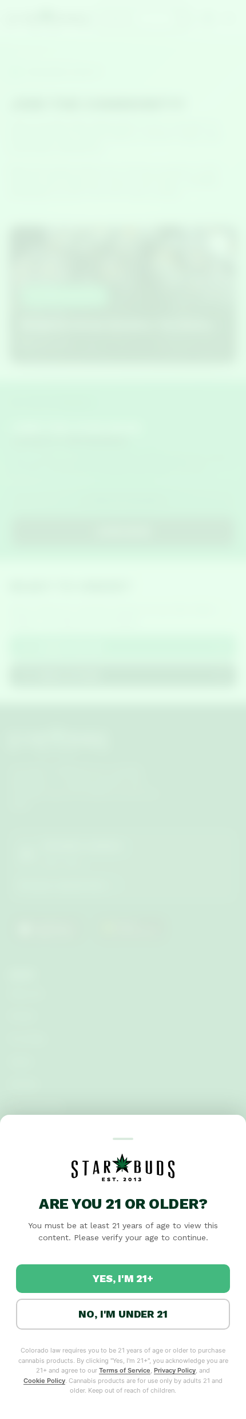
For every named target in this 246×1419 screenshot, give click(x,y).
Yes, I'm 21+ (123, 1278)
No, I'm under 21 (122, 1314)
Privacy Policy (175, 1370)
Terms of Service (124, 1370)
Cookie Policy (44, 1381)
